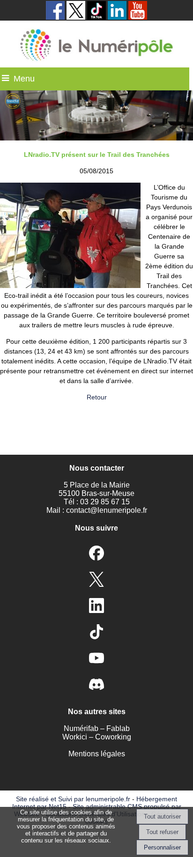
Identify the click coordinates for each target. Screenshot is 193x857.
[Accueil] (97, 44)
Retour (97, 397)
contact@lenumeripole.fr (106, 510)
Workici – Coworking (96, 737)
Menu (24, 78)
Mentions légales (96, 754)
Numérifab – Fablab (97, 728)
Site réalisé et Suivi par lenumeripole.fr (73, 799)
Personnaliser (162, 847)
